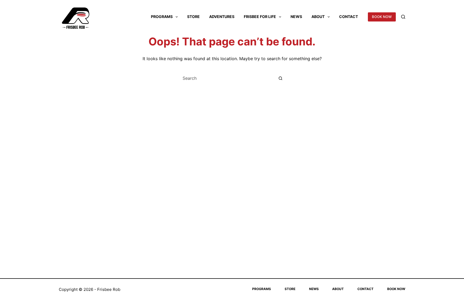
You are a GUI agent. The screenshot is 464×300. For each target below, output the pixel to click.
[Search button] (280, 78)
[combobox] (227, 78)
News (296, 16)
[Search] (403, 17)
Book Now (396, 289)
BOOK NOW (382, 17)
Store (193, 16)
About (318, 16)
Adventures (221, 16)
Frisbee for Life (260, 16)
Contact (348, 16)
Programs (162, 16)
